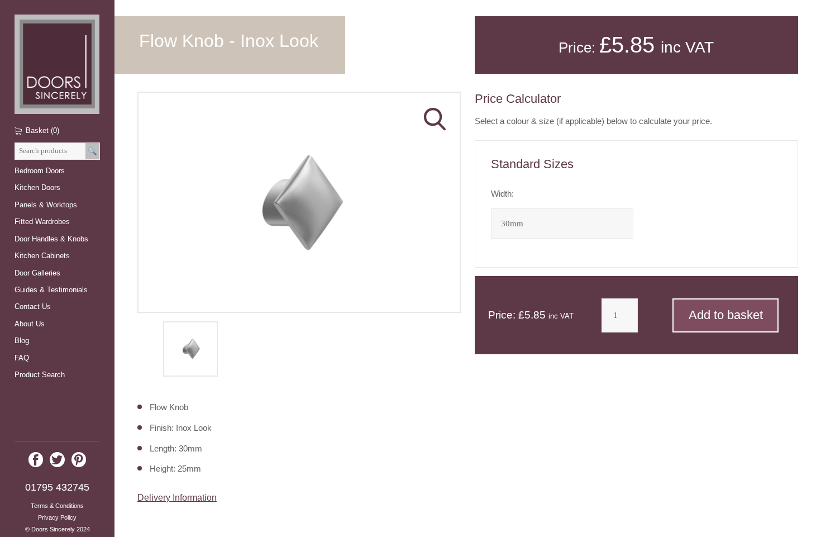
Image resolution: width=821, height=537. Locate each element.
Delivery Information (177, 497)
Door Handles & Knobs (51, 239)
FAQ (22, 358)
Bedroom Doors (40, 170)
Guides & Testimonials (51, 289)
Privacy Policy (57, 517)
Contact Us (33, 306)
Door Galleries (37, 273)
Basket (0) (42, 130)
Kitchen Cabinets (42, 255)
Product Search (40, 374)
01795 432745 (57, 487)
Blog (22, 340)
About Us (30, 323)
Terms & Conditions (57, 505)
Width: (502, 193)
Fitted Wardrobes (42, 221)
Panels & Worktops (46, 204)
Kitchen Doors (37, 187)
